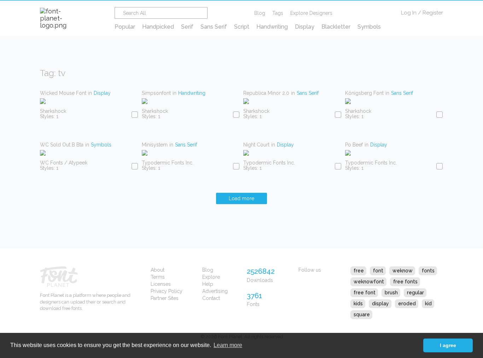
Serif (187, 26)
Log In (409, 13)
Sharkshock (53, 111)
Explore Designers (311, 13)
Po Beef (354, 145)
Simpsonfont (156, 93)
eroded (407, 303)
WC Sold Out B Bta (61, 145)
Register (433, 13)
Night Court (256, 145)
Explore (211, 277)
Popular (125, 26)
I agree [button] (448, 345)
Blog (259, 13)
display (380, 303)
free (359, 270)
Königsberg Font (364, 93)
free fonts (405, 281)
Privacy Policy (166, 291)
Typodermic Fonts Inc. (167, 163)
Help (207, 284)
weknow (402, 270)
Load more (241, 198)
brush (391, 292)
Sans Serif (213, 26)
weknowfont (369, 281)
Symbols (369, 26)
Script (241, 26)
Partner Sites (165, 298)
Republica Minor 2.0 (266, 93)
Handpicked (158, 26)
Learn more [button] (228, 345)
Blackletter (335, 26)
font (378, 270)
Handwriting (272, 26)
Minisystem (155, 145)
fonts (428, 270)
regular (415, 292)
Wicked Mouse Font (63, 93)
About (157, 270)
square (362, 314)
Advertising (215, 291)
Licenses (161, 284)
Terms (158, 277)
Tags (277, 13)
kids (358, 303)
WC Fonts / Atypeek (63, 163)
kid (428, 303)
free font (365, 292)
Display (304, 26)
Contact (211, 298)
